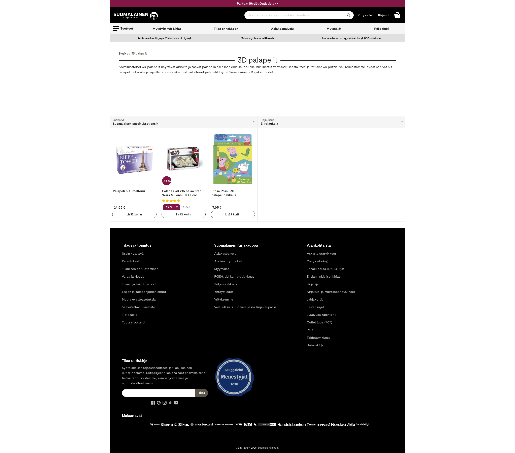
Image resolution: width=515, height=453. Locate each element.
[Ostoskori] (397, 15)
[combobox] (299, 15)
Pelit (310, 330)
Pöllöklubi (381, 29)
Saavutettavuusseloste (138, 307)
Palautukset (130, 261)
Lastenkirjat (315, 307)
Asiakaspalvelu (282, 29)
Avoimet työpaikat (228, 261)
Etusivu (123, 53)
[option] (164, 38)
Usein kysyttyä (133, 253)
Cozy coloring (317, 261)
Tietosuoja (129, 315)
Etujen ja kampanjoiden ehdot (144, 292)
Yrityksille (365, 15)
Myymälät (334, 29)
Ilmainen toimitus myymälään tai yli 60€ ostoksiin (351, 38)
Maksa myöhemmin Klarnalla (258, 38)
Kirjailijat (313, 284)
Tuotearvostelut (133, 322)
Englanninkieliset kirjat (323, 276)
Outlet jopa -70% (319, 322)
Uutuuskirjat (316, 345)
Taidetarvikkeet (318, 338)
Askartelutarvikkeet (321, 253)
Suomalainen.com (268, 447)
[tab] (183, 121)
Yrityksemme (223, 299)
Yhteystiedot (223, 292)
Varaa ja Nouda (133, 276)
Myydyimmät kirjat (167, 29)
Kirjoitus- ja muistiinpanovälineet (331, 292)
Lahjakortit (315, 299)
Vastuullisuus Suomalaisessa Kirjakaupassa (245, 307)
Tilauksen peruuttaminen (140, 269)
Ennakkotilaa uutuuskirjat (325, 269)
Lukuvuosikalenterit (321, 315)
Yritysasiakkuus (225, 284)
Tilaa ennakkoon (226, 29)
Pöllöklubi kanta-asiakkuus (234, 276)
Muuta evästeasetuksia (139, 299)
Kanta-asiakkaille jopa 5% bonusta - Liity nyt (164, 38)
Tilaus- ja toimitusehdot (139, 284)
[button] (123, 28)
